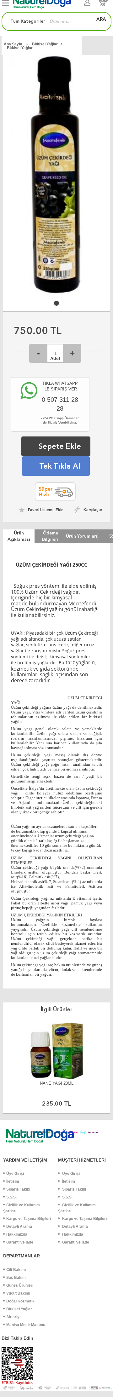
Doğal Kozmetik (20, 1301)
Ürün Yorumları (81, 536)
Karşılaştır (92, 510)
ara (101, 19)
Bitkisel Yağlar (19, 1309)
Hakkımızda (16, 1234)
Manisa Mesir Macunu (25, 1325)
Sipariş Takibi (18, 1189)
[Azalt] (38, 353)
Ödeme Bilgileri (50, 536)
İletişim (12, 1181)
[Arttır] (72, 353)
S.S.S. (11, 1197)
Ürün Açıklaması (19, 536)
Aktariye (14, 1317)
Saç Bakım (16, 1277)
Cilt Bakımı (16, 1269)
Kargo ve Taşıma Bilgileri (28, 1218)
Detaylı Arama (19, 1226)
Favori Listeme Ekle (45, 510)
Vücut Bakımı (18, 1293)
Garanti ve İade (19, 1242)
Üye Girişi (15, 1173)
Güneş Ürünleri (19, 1285)
